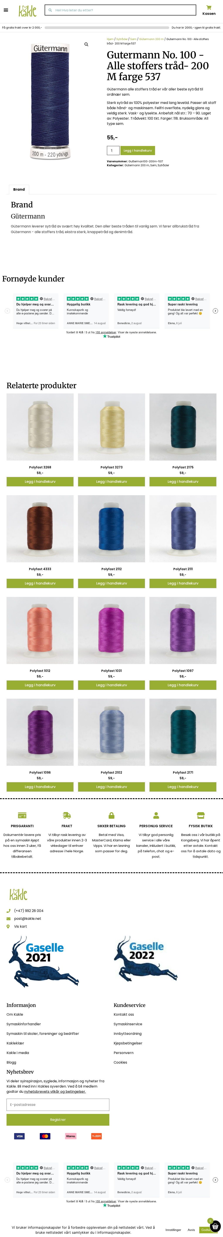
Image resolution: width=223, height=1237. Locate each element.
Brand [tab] (19, 189)
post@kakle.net (27, 918)
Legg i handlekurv (138, 150)
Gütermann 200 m (151, 39)
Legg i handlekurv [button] (40, 481)
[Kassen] (209, 7)
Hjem (110, 39)
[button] (5, 9)
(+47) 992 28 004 (29, 910)
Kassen (209, 13)
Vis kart (20, 926)
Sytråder (122, 39)
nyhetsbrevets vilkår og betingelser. (55, 1091)
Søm (133, 39)
